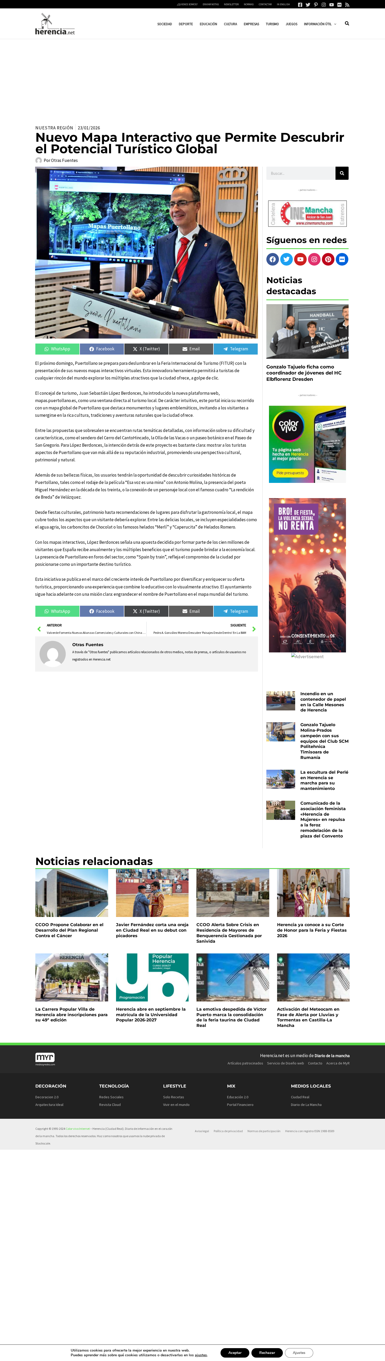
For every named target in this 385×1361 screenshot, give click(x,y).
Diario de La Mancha (306, 1104)
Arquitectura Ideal (49, 1104)
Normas (249, 4)
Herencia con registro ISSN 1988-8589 (309, 1131)
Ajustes (299, 1352)
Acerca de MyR (338, 1063)
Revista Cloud (110, 1104)
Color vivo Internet (78, 1129)
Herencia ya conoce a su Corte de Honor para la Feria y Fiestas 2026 (312, 930)
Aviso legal (202, 1131)
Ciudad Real (300, 1097)
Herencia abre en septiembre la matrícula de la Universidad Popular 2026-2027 (151, 1015)
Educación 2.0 (237, 1097)
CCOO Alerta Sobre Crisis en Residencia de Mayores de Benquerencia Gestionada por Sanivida (229, 932)
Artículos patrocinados (245, 1063)
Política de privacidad (228, 1131)
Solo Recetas (173, 1097)
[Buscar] (342, 173)
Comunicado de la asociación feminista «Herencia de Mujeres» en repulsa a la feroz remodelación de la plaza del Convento (323, 819)
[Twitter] (308, 4)
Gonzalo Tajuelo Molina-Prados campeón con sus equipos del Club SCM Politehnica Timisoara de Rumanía (324, 741)
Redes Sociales (111, 1097)
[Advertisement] (192, 78)
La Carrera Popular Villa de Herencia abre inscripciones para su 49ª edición (71, 1015)
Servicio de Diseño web (285, 1063)
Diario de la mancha (332, 1055)
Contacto (315, 1063)
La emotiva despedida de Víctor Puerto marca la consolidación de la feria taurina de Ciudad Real (231, 1017)
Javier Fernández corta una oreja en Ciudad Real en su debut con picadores (152, 930)
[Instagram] (323, 4)
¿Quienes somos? (187, 4)
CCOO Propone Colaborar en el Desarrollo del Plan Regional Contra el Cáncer (69, 930)
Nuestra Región (54, 128)
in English (283, 4)
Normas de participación (264, 1131)
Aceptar (234, 1352)
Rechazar (267, 1352)
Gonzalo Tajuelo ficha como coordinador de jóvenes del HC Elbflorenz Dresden (304, 373)
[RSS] (347, 4)
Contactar (265, 4)
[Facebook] (300, 4)
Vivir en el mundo (176, 1104)
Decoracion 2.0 (46, 1097)
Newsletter (231, 4)
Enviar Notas (211, 4)
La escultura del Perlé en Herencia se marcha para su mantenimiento (324, 780)
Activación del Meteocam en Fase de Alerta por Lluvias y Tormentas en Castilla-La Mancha (308, 1017)
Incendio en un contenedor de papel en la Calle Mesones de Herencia (323, 702)
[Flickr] (339, 4)
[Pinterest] (316, 4)
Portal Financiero (240, 1104)
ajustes (201, 1355)
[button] (334, 24)
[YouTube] (331, 4)
